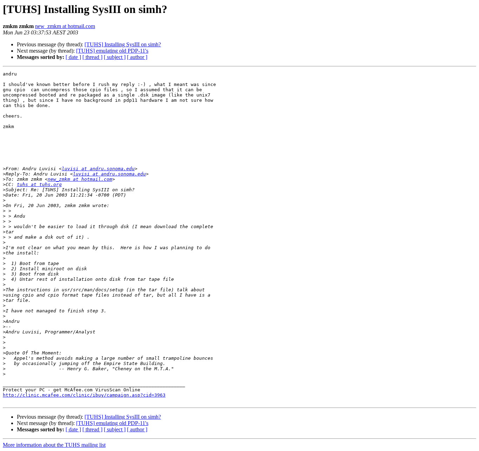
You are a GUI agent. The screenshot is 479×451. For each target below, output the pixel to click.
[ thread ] (92, 57)
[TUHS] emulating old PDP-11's (112, 51)
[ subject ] (115, 57)
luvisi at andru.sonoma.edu (98, 168)
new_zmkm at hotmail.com (65, 26)
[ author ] (137, 57)
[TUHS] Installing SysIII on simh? (123, 44)
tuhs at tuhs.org (39, 184)
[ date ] (73, 57)
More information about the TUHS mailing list (54, 445)
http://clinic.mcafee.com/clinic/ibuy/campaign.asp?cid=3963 (84, 395)
